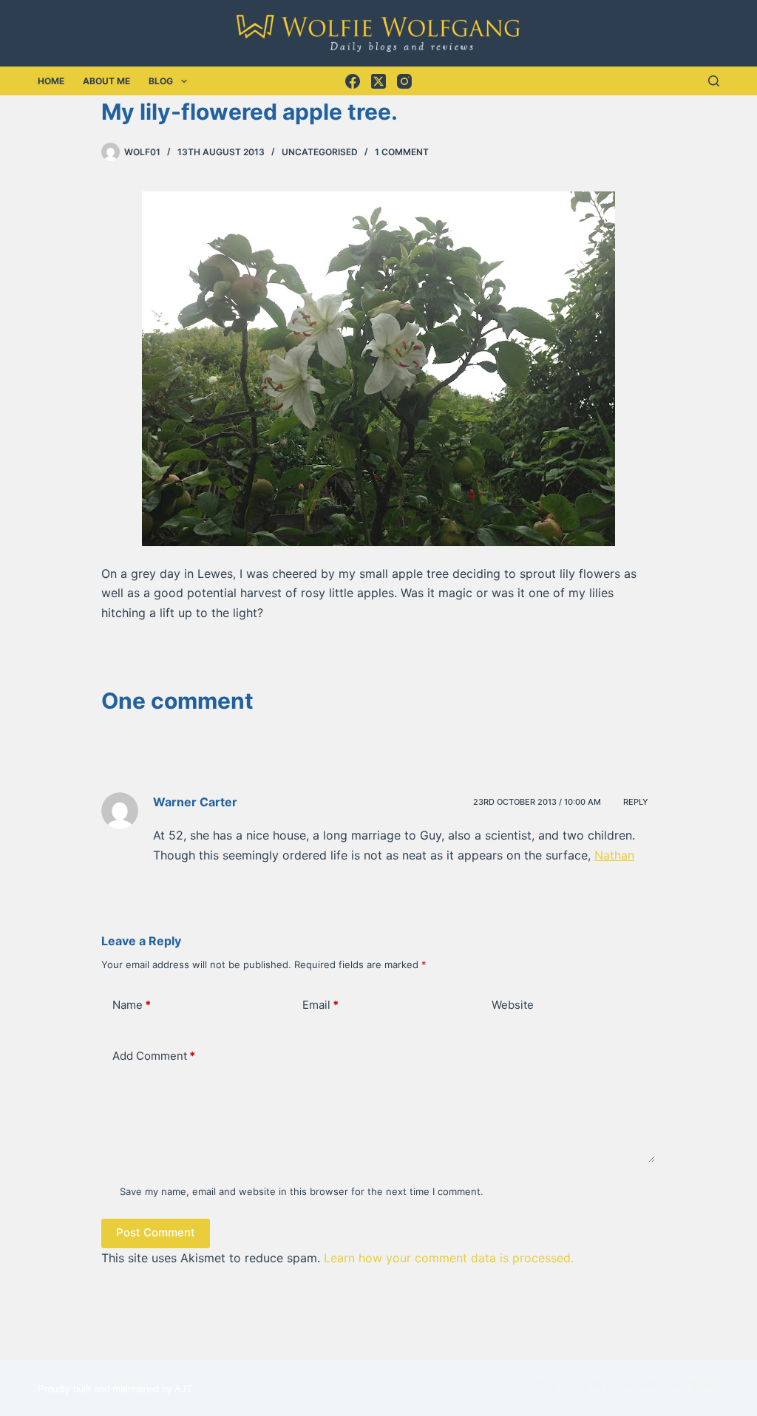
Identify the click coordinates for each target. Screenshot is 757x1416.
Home (51, 80)
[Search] (713, 80)
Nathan (614, 855)
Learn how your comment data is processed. (449, 1257)
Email (320, 1005)
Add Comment (153, 1056)
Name (131, 1005)
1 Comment (402, 151)
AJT (183, 1389)
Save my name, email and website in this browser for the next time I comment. (301, 1191)
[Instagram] (404, 81)
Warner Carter (195, 801)
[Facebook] (352, 81)
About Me (106, 80)
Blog (161, 80)
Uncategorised (320, 151)
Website (513, 1005)
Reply (635, 802)
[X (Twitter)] (378, 81)
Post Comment (155, 1232)
